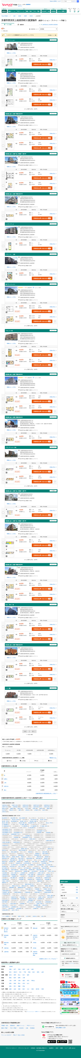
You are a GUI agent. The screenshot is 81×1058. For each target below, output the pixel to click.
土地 (48, 11)
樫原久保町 (44, 852)
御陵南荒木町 (21, 887)
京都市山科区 (47, 806)
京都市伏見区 (36, 806)
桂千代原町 (26, 868)
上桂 (5, 782)
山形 (28, 969)
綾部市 (19, 808)
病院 (51, 760)
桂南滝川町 (17, 871)
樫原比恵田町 (29, 858)
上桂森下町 (48, 874)
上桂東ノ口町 (40, 873)
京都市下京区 (5, 806)
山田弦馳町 (35, 905)
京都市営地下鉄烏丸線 (35, 937)
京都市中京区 (36, 805)
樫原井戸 (50, 848)
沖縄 (42, 989)
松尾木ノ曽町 (50, 895)
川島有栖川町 (5, 876)
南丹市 (43, 810)
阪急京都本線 (6, 943)
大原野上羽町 (32, 839)
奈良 (28, 980)
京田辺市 (27, 810)
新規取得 (28, 4)
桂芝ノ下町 (43, 866)
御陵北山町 (24, 885)
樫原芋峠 (4, 850)
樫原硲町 (13, 858)
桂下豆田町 (4, 868)
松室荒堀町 (23, 898)
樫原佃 (22, 856)
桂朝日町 (19, 861)
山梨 (42, 972)
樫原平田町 (38, 858)
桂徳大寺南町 (14, 869)
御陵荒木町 (39, 881)
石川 (24, 975)
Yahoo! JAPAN (53, 1)
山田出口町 (44, 905)
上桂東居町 (31, 873)
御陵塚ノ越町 (48, 885)
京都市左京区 (25, 805)
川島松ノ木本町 (5, 881)
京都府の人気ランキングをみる (47, 959)
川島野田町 (29, 879)
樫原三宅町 (21, 860)
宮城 (19, 969)
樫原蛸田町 (36, 855)
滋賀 (24, 980)
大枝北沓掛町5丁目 (6, 830)
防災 (37, 760)
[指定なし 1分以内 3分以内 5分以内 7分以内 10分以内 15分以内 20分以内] (70, 911)
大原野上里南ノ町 (49, 840)
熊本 (24, 989)
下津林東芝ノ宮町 (6, 892)
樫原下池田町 (45, 853)
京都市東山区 (47, 805)
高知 (24, 986)
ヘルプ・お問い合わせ (69, 1048)
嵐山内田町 (13, 818)
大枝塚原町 (48, 832)
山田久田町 (10, 908)
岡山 (19, 983)
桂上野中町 (13, 864)
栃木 (34, 972)
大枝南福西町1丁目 (26, 837)
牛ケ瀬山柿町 (31, 827)
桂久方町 (47, 869)
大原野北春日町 (16, 842)
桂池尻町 (26, 861)
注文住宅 (44, 11)
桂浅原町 (11, 861)
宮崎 (32, 989)
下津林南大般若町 (47, 892)
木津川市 (4, 811)
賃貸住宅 (4, 11)
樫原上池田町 (14, 852)
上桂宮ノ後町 (30, 874)
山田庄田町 (4, 905)
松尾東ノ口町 (41, 897)
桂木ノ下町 (20, 866)
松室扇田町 (40, 898)
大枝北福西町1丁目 (41, 830)
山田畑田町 (38, 906)
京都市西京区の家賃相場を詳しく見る (46, 793)
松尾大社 (6, 786)
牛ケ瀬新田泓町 (5, 826)
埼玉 (20, 972)
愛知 (10, 977)
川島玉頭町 (38, 877)
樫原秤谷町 (4, 858)
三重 (24, 977)
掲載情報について (35, 29)
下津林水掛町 (37, 892)
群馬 (38, 972)
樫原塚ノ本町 (15, 856)
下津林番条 (39, 890)
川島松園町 (47, 879)
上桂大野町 (41, 871)
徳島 (10, 986)
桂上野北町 (44, 863)
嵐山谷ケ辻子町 (15, 819)
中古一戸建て (37, 11)
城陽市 (48, 808)
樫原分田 (4, 861)
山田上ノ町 (29, 902)
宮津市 (34, 808)
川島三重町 (12, 877)
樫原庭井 (47, 856)
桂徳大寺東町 (5, 869)
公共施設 (24, 760)
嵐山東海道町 (14, 821)
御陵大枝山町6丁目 (29, 884)
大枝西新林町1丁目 (15, 834)
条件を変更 (70, 921)
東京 (10, 972)
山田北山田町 (13, 903)
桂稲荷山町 (43, 861)
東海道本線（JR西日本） (6, 929)
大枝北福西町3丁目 (18, 832)
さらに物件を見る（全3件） (31, 369)
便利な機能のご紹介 (61, 1027)
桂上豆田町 (48, 864)
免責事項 (51, 1048)
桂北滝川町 (12, 866)
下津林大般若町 (5, 890)
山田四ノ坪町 (39, 903)
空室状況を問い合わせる (41, 64)
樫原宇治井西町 (22, 850)
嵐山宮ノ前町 (5, 822)
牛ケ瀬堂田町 (24, 826)
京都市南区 (15, 806)
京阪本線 (6, 948)
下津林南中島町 (5, 894)
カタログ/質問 (61, 11)
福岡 (10, 989)
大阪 (10, 980)
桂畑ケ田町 (38, 869)
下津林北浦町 (28, 889)
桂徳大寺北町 (35, 868)
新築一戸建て (29, 11)
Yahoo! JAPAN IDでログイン (69, 945)
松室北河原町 (5, 900)
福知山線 (35, 928)
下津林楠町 (37, 889)
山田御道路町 (48, 902)
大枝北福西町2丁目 (6, 832)
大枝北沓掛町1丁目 (6, 829)
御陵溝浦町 (11, 887)
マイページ (71, 963)
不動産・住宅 (4, 1025)
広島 (24, 983)
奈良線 (34, 948)
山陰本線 (6, 951)
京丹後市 (36, 810)
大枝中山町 (4, 834)
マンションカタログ (6, 1035)
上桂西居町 (22, 873)
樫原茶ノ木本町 (5, 856)
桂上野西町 (22, 864)
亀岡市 (40, 808)
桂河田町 (4, 866)
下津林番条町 (48, 890)
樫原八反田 (20, 858)
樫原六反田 (45, 860)
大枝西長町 (27, 835)
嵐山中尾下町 (33, 819)
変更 (77, 887)
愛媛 (19, 986)
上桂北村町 (4, 873)
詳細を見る (53, 60)
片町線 (34, 942)
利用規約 (33, 1048)
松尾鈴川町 (13, 897)
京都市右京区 (25, 806)
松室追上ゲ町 (31, 898)
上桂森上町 (39, 874)
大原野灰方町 (5, 845)
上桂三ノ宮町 (13, 873)
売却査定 (53, 11)
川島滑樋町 (21, 879)
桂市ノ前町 (34, 861)
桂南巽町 (25, 871)
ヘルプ (59, 1)
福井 (28, 975)
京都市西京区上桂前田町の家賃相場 (50, 24)
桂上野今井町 (26, 863)
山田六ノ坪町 (14, 910)
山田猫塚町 (13, 906)
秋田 (24, 969)
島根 (15, 983)
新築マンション (12, 11)
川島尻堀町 (21, 877)
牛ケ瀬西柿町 (33, 826)
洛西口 (5, 779)
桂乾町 (50, 861)
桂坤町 (3, 871)
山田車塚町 (22, 903)
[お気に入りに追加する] (55, 64)
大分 (28, 989)
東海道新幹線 (6, 936)
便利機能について (51, 35)
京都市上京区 (15, 805)
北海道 (11, 966)
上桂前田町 (13, 874)
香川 (15, 986)
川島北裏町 (30, 876)
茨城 (29, 972)
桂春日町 (18, 863)
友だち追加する (49, 1026)
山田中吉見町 (5, 906)
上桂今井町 (33, 871)
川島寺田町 (4, 879)
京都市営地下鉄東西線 (35, 953)
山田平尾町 (18, 908)
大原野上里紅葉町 (6, 842)
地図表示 (22, 24)
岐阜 (15, 977)
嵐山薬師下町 (31, 822)
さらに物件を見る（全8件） (31, 727)
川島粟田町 (14, 876)
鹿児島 (37, 989)
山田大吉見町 (38, 902)
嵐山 (5, 790)
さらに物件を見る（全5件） (31, 683)
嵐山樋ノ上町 (23, 821)
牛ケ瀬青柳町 (5, 824)
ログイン (20, 6)
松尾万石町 (49, 897)
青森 (10, 969)
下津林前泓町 (27, 892)
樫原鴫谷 (37, 853)
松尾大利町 (22, 897)
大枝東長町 (16, 837)
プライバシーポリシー (11, 1048)
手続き (10, 760)
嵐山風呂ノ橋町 (33, 821)
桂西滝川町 (22, 869)
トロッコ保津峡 (5, 916)
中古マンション (21, 11)
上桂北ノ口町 (51, 871)
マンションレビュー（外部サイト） (34, 1011)
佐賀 (15, 989)
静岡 (19, 977)
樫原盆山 (46, 858)
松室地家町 (30, 900)
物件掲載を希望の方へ (42, 1048)
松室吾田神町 (14, 898)
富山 (19, 975)
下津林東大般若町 (17, 892)
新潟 (10, 975)
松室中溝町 (4, 902)
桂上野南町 (39, 864)
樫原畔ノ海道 (24, 848)
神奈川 (15, 972)
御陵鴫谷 (32, 885)
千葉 (25, 972)
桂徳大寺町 (44, 868)
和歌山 (33, 980)
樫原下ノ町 (4, 855)
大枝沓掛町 (39, 832)
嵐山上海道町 (22, 818)
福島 (32, 969)
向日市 (3, 810)
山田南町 (35, 908)
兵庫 (15, 980)
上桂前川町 (4, 874)
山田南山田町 (5, 910)
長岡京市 (11, 810)
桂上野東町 (30, 864)
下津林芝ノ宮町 (46, 889)
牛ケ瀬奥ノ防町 (23, 824)
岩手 (15, 969)
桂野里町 (31, 869)
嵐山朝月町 (4, 818)
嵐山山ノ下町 (49, 822)
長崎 (19, 989)
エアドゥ (74, 1)
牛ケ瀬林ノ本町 (43, 826)
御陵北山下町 (15, 885)
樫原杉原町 (20, 855)
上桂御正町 (21, 874)
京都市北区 (4, 805)
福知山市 (4, 808)
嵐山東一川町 (5, 821)
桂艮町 (3, 863)
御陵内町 (4, 882)
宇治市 (26, 808)
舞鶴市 (11, 808)
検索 (78, 1)
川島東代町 (38, 879)
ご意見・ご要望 (59, 1048)
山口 (28, 983)
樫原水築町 (12, 860)
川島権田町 (48, 876)
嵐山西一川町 (43, 819)
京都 (19, 980)
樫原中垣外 (39, 856)
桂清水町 (52, 866)
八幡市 (19, 810)
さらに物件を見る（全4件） (31, 109)
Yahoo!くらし (53, 757)
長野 (15, 975)
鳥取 (10, 983)
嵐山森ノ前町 (22, 822)
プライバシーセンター (23, 1048)
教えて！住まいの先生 (19, 1035)
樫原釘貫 (30, 852)
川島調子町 (46, 877)
